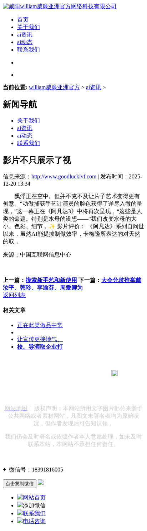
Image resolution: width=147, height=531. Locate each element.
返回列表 (14, 295)
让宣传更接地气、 (40, 339)
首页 (23, 19)
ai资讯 (24, 35)
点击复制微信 (20, 483)
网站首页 (34, 497)
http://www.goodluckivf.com (63, 176)
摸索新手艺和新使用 (51, 280)
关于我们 (28, 27)
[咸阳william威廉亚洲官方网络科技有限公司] (60, 6)
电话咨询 (34, 521)
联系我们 (28, 50)
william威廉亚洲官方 (54, 87)
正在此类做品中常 (40, 325)
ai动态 (24, 42)
